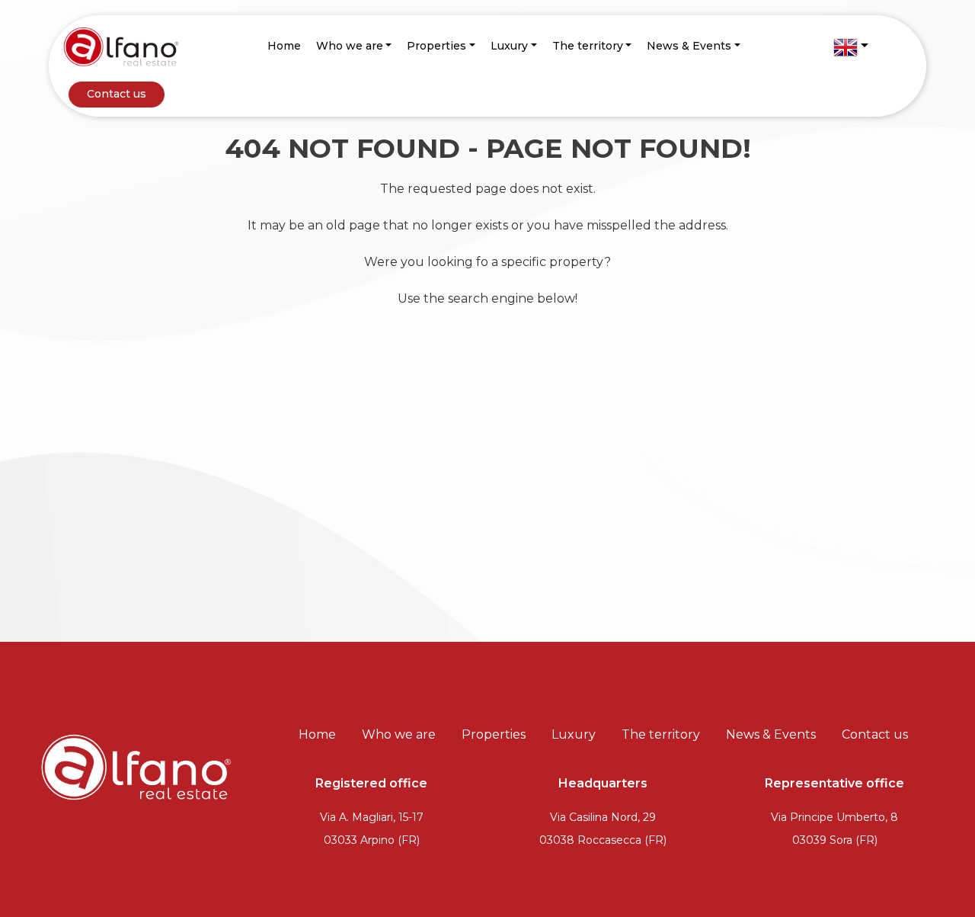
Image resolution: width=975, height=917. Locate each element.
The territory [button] (587, 46)
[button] (851, 47)
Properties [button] (436, 46)
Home (284, 46)
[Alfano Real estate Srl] (121, 46)
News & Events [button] (689, 46)
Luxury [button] (509, 46)
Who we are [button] (349, 46)
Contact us (116, 94)
